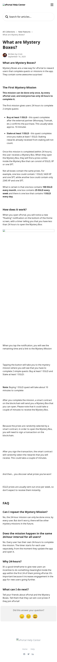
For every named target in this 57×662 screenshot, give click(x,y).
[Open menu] (52, 4)
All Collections (9, 31)
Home (24, 649)
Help (33, 649)
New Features (24, 31)
